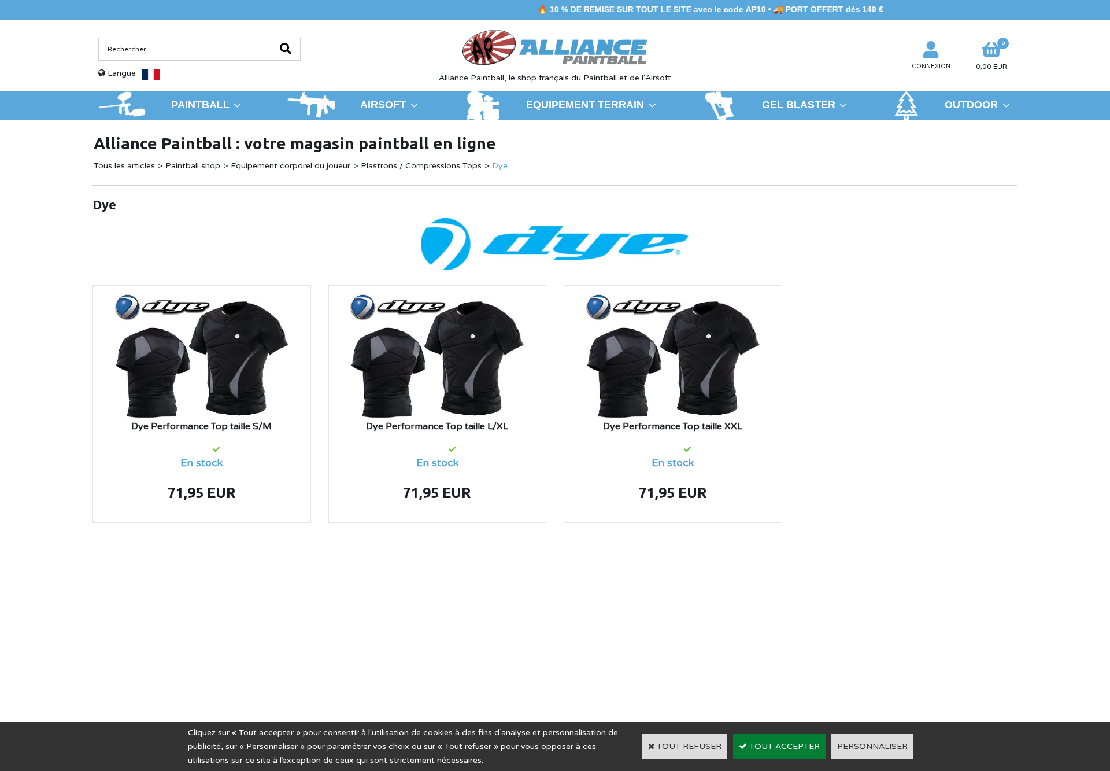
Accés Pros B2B (828, 654)
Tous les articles (124, 166)
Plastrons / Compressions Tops (421, 166)
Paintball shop (192, 166)
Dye (500, 166)
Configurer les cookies (147, 654)
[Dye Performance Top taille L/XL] (437, 301)
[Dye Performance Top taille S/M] (201, 301)
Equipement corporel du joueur (290, 166)
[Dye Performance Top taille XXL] (673, 301)
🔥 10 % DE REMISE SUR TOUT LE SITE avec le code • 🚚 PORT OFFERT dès (684, 9)
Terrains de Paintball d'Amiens (194, 637)
